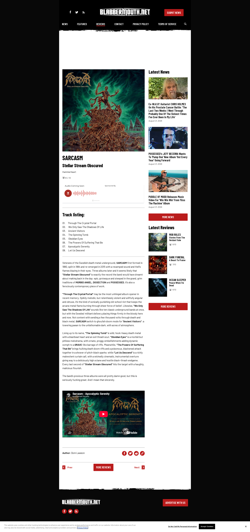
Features (82, 24)
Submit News (174, 12)
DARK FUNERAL (177, 257)
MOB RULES (175, 234)
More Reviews (103, 467)
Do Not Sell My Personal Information (182, 526)
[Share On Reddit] (136, 453)
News (65, 24)
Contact (119, 24)
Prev (69, 467)
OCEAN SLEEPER (177, 280)
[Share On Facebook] (124, 453)
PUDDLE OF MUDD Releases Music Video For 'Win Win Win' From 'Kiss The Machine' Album (167, 200)
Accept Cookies (207, 526)
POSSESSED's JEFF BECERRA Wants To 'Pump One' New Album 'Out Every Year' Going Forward (168, 157)
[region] (125, 526)
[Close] (246, 526)
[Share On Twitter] (130, 453)
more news (168, 217)
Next (137, 467)
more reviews (168, 306)
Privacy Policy (141, 24)
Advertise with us (175, 502)
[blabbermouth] (125, 15)
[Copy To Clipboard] (142, 453)
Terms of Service (167, 24)
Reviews (100, 24)
